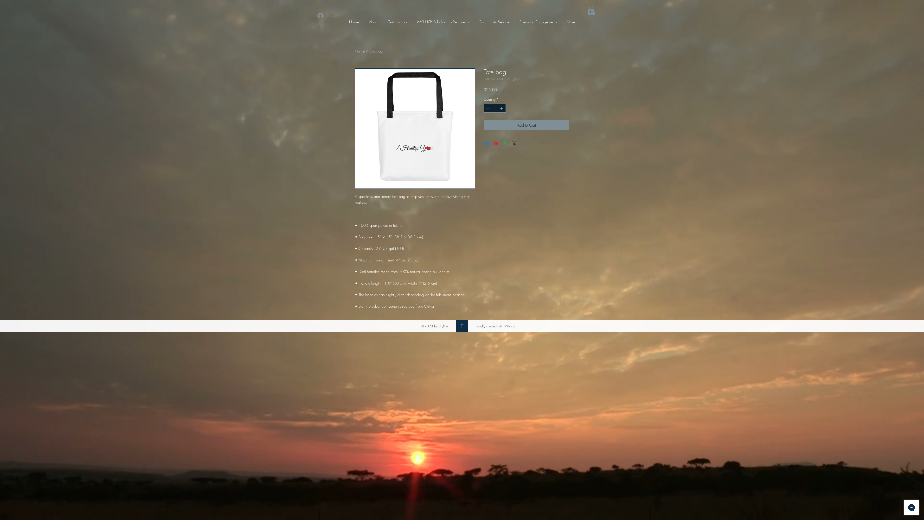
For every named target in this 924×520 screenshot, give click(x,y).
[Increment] (502, 108)
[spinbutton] (494, 108)
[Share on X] (514, 143)
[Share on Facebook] (487, 143)
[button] (591, 10)
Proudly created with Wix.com (496, 326)
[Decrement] (487, 108)
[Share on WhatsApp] (505, 143)
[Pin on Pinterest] (496, 143)
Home (360, 51)
